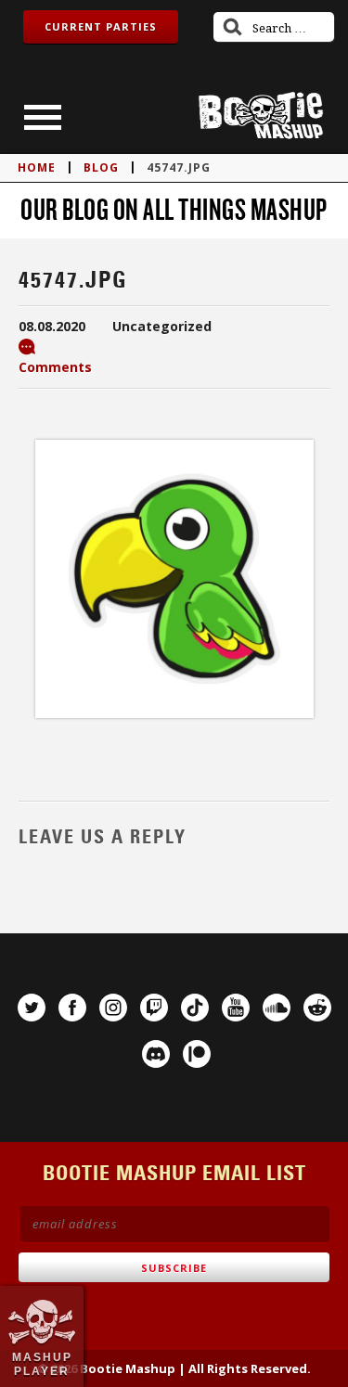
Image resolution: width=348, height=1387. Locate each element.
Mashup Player (42, 1364)
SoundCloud (276, 1007)
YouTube (236, 1007)
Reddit (317, 1007)
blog (101, 167)
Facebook (72, 1007)
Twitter (31, 1007)
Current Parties (101, 26)
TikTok (195, 1007)
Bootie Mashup (261, 115)
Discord (156, 1054)
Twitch (154, 1007)
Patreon (197, 1054)
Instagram (113, 1007)
